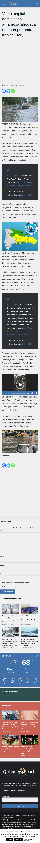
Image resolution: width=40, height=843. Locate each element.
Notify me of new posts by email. (12, 587)
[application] (20, 384)
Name (2, 556)
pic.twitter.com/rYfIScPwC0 (18, 335)
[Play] (4, 393)
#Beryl (18, 182)
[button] (20, 385)
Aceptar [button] (10, 839)
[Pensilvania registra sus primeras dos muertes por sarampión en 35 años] (29, 715)
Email (2, 565)
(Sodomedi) (10, 817)
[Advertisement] (20, 62)
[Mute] (32, 393)
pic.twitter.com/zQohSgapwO (19, 186)
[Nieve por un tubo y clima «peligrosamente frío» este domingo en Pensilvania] (10, 609)
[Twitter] (8, 91)
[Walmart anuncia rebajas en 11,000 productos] (10, 740)
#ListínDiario (26, 182)
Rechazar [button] (18, 839)
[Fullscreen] (36, 393)
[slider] (18, 393)
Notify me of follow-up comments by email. (15, 582)
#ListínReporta (13, 176)
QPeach (6, 85)
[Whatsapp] (13, 91)
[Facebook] (4, 91)
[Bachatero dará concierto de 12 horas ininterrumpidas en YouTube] (29, 740)
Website (2, 574)
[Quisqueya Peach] (10, 3)
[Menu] (37, 4)
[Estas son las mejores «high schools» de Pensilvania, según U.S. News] (10, 715)
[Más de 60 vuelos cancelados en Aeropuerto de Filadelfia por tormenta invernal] (29, 609)
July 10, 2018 (26, 195)
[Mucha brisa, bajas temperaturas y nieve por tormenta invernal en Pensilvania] (29, 632)
